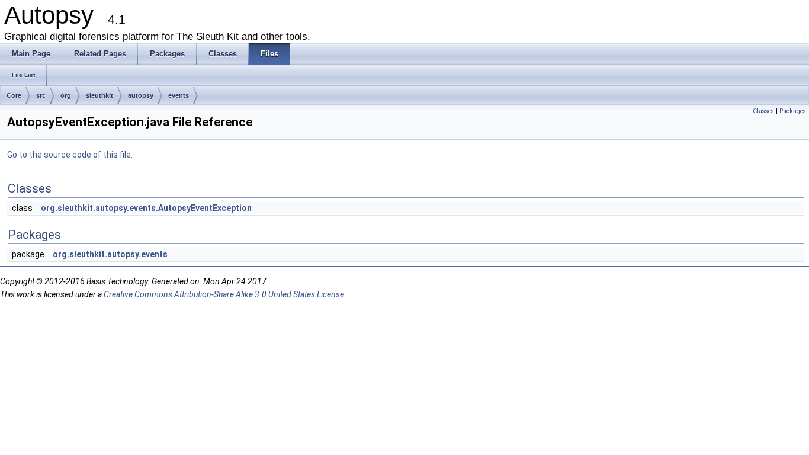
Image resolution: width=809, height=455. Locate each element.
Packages (792, 111)
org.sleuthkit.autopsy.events (110, 254)
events (178, 95)
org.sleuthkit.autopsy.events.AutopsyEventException (146, 208)
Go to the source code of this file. (70, 154)
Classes (763, 111)
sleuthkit (99, 95)
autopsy (140, 95)
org (65, 95)
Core (14, 95)
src (41, 95)
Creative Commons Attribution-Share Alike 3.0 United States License (224, 294)
